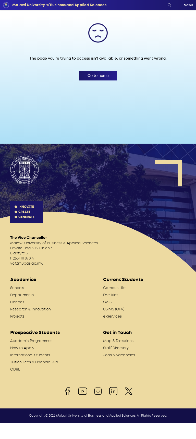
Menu (188, 5)
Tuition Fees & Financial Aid (34, 362)
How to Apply (22, 348)
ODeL (15, 369)
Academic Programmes (31, 340)
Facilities (110, 295)
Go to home (98, 75)
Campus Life (114, 287)
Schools (17, 287)
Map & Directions (118, 340)
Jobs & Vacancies (119, 355)
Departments (22, 295)
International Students (30, 355)
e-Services (112, 316)
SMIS (107, 302)
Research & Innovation (30, 309)
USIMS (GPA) (113, 309)
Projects (17, 316)
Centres (17, 302)
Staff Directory (116, 348)
